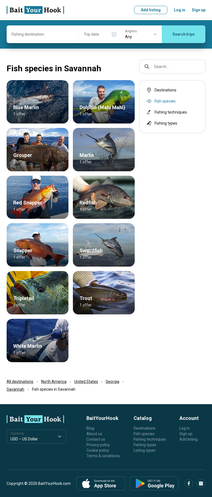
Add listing (151, 10)
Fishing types (166, 123)
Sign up (198, 10)
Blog (90, 428)
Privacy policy (98, 445)
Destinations (165, 90)
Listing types (144, 450)
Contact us (95, 439)
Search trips (184, 34)
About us (94, 434)
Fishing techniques (171, 112)
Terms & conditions (103, 456)
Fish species (144, 434)
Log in (179, 10)
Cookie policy (97, 450)
